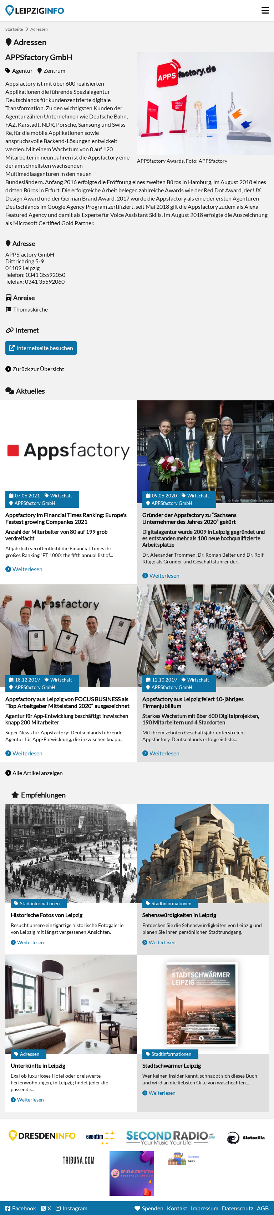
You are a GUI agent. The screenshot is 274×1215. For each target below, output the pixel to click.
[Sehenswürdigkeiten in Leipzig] (203, 854)
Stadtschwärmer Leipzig (171, 1065)
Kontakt (177, 1208)
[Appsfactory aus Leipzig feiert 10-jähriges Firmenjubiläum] (205, 636)
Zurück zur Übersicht (38, 368)
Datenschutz (237, 1208)
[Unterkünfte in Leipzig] (71, 1005)
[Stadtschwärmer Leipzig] (203, 1005)
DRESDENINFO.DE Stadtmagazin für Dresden (42, 1135)
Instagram (74, 1208)
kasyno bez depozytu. (184, 1159)
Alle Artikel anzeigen (37, 772)
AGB (263, 1208)
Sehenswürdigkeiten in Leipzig (179, 914)
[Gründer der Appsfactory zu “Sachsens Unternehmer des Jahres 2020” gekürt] (205, 452)
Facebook (24, 1208)
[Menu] (265, 8)
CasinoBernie (79, 1159)
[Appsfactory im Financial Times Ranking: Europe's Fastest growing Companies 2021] (68, 452)
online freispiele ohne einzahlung (132, 1173)
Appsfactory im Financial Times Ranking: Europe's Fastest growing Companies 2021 (66, 518)
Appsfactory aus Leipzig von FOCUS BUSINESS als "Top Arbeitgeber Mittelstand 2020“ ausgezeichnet (67, 702)
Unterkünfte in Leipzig (38, 1065)
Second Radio (170, 1138)
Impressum (204, 1208)
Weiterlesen (27, 569)
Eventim (101, 1138)
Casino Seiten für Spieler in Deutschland (245, 1138)
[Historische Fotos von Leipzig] (71, 854)
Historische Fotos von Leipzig (46, 914)
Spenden (152, 1208)
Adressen (39, 29)
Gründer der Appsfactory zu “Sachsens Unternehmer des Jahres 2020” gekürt (189, 518)
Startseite (34, 10)
